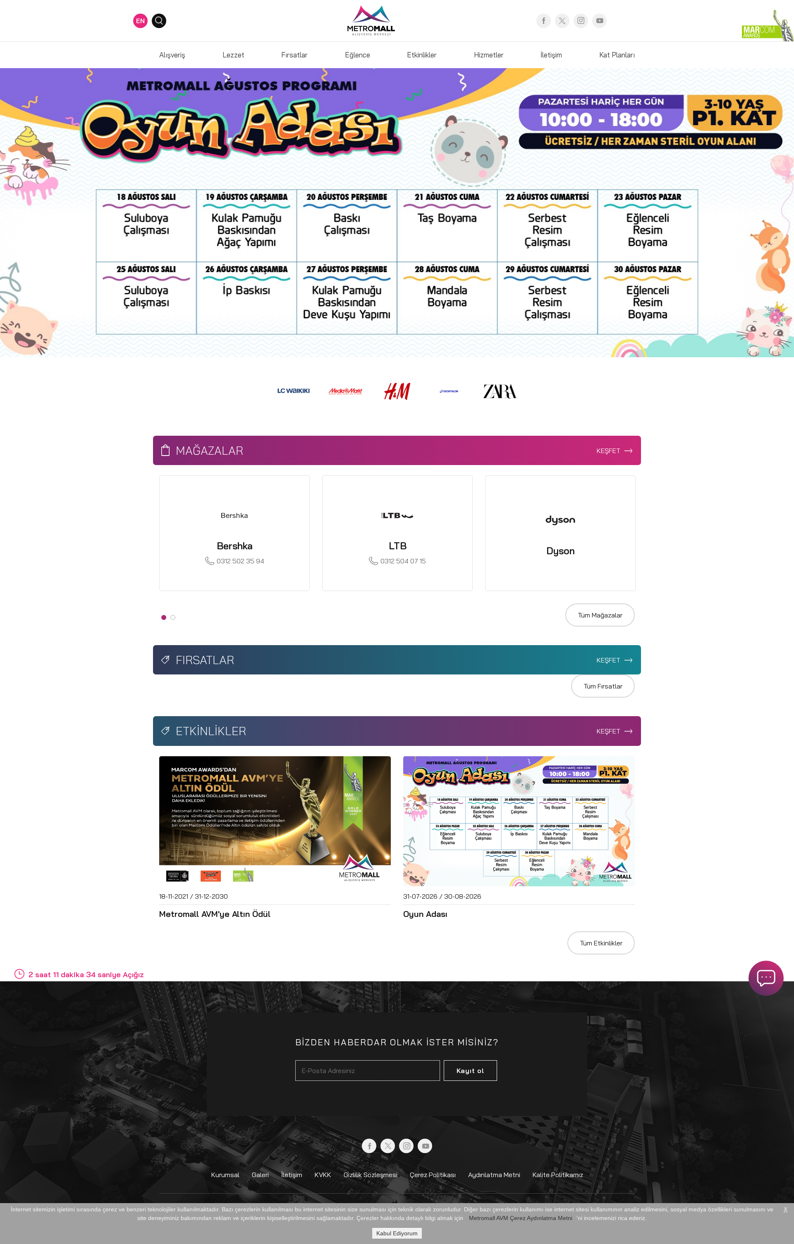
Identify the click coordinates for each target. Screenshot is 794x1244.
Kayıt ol (470, 1070)
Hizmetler (489, 54)
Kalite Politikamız (558, 1174)
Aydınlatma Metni (494, 1174)
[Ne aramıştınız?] (159, 21)
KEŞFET (609, 450)
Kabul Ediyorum (397, 1233)
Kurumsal (225, 1174)
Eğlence (357, 54)
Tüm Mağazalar (600, 615)
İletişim (551, 54)
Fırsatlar (294, 54)
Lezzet (233, 54)
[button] (59, 212)
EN (140, 21)
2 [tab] (172, 617)
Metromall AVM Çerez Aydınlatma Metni (520, 1218)
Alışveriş (172, 54)
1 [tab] (163, 617)
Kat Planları (617, 54)
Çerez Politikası (433, 1174)
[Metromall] (371, 20)
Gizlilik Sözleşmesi (370, 1174)
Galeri (260, 1174)
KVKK (323, 1174)
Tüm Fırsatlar (603, 686)
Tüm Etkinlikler (601, 943)
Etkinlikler (422, 54)
